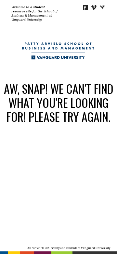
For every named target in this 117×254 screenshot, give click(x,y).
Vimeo (94, 7)
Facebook (85, 7)
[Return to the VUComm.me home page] (59, 57)
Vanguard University (103, 7)
